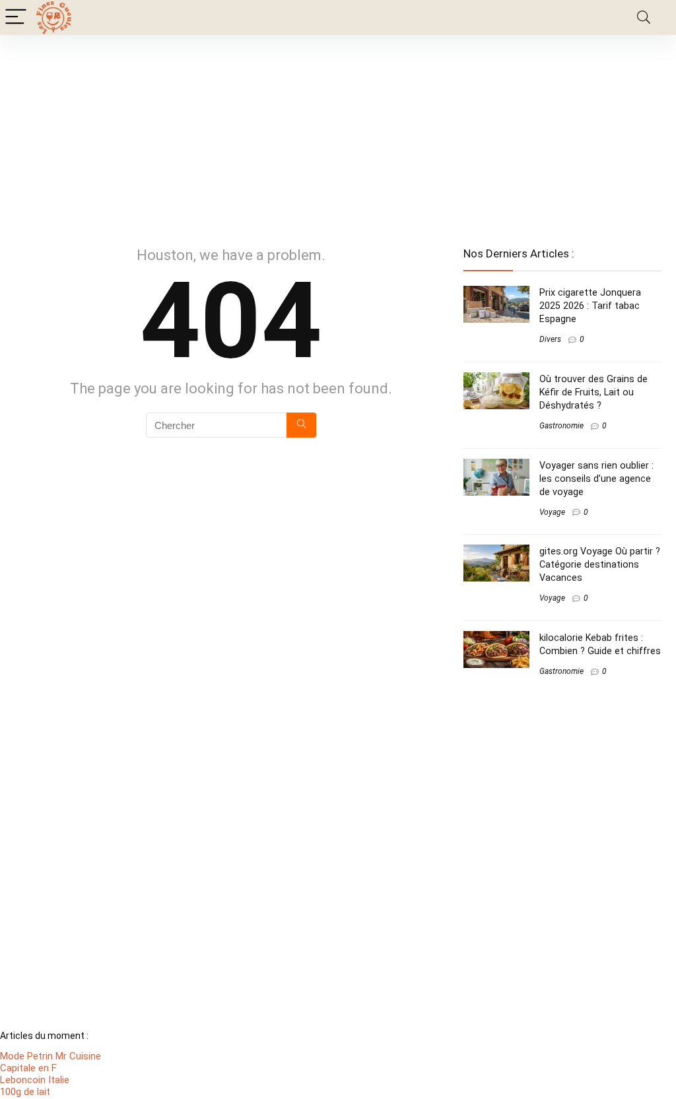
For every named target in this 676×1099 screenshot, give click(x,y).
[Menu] (16, 17)
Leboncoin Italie (34, 1080)
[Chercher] (301, 425)
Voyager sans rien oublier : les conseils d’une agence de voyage (596, 478)
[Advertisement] (338, 134)
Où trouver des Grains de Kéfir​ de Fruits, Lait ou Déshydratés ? (593, 392)
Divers (550, 339)
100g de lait (25, 1092)
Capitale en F (28, 1068)
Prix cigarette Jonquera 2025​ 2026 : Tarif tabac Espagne (590, 305)
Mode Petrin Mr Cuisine (50, 1056)
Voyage (552, 512)
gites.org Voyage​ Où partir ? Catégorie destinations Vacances (599, 564)
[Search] (643, 17)
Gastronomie (561, 425)
